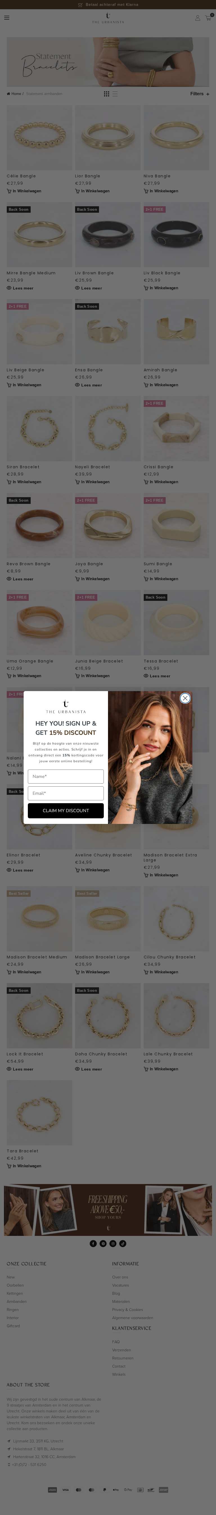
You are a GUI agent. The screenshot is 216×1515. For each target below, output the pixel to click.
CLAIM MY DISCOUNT (66, 811)
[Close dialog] (185, 698)
